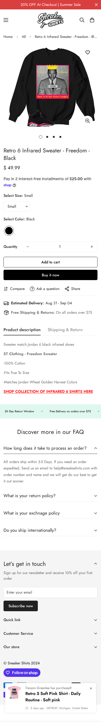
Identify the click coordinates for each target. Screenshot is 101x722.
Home (8, 36)
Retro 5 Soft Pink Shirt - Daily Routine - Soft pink (53, 696)
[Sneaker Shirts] (50, 20)
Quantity (10, 246)
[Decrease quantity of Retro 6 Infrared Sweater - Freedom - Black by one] (27, 247)
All (24, 36)
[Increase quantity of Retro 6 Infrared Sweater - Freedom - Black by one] (91, 247)
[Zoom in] (87, 121)
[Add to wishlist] (87, 52)
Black (9, 230)
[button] (92, 20)
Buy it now (50, 275)
